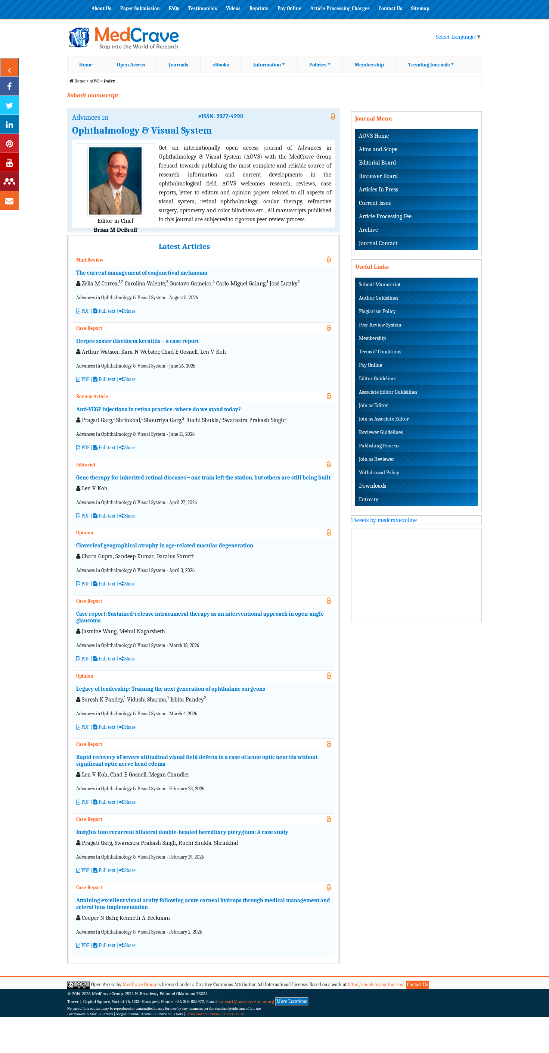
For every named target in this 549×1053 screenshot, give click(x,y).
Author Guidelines (378, 298)
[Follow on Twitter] (9, 105)
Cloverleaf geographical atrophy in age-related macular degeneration (164, 545)
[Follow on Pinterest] (9, 143)
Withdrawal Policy (379, 472)
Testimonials (202, 8)
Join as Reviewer (376, 459)
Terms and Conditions (203, 1014)
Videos (233, 8)
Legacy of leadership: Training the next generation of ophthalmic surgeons (170, 688)
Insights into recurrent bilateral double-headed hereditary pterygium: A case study (182, 832)
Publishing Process (378, 446)
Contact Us (390, 8)
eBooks (221, 65)
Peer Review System (380, 325)
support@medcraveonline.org (246, 1001)
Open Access (131, 65)
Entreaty (368, 499)
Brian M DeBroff (115, 229)
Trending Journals (429, 65)
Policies (317, 65)
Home (86, 65)
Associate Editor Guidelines (388, 392)
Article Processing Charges (340, 8)
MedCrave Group (139, 984)
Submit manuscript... (94, 95)
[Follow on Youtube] (9, 162)
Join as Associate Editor (384, 419)
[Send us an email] (9, 200)
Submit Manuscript (380, 284)
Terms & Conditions (380, 352)
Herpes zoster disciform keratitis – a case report (137, 341)
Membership (369, 65)
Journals (178, 65)
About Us (101, 8)
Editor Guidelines (377, 378)
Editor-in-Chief (115, 221)
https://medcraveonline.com (377, 984)
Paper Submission (140, 8)
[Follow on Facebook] (9, 86)
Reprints (259, 8)
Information (267, 65)
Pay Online (289, 8)
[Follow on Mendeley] (9, 181)
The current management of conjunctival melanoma (141, 272)
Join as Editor (373, 405)
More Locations (291, 1001)
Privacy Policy (233, 1014)
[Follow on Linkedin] (9, 124)
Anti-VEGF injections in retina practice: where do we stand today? (158, 409)
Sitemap (420, 8)
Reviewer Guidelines (381, 432)
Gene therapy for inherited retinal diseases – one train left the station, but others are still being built (203, 477)
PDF (85, 311)
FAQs (174, 8)
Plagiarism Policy (377, 311)
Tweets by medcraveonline (384, 520)
